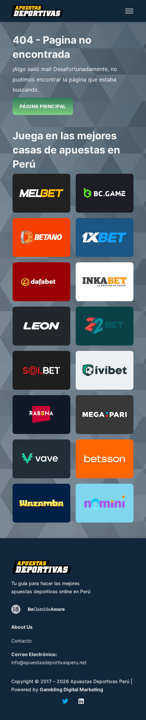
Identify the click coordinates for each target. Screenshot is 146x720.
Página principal (43, 106)
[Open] (129, 10)
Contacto (21, 641)
